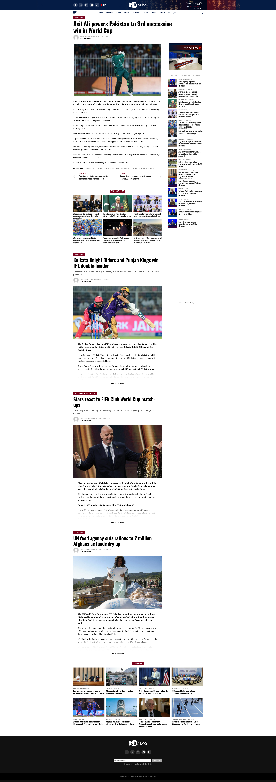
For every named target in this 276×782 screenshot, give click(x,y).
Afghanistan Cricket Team (97, 168)
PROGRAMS (136, 12)
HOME (101, 12)
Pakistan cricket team (133, 168)
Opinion (162, 12)
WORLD (118, 12)
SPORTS (154, 12)
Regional (127, 12)
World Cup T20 (149, 168)
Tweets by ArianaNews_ (185, 303)
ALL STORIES (109, 12)
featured (119, 168)
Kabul (199, 5)
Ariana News (86, 38)
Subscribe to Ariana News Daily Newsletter (138, 764)
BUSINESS (146, 12)
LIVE (169, 12)
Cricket (111, 168)
